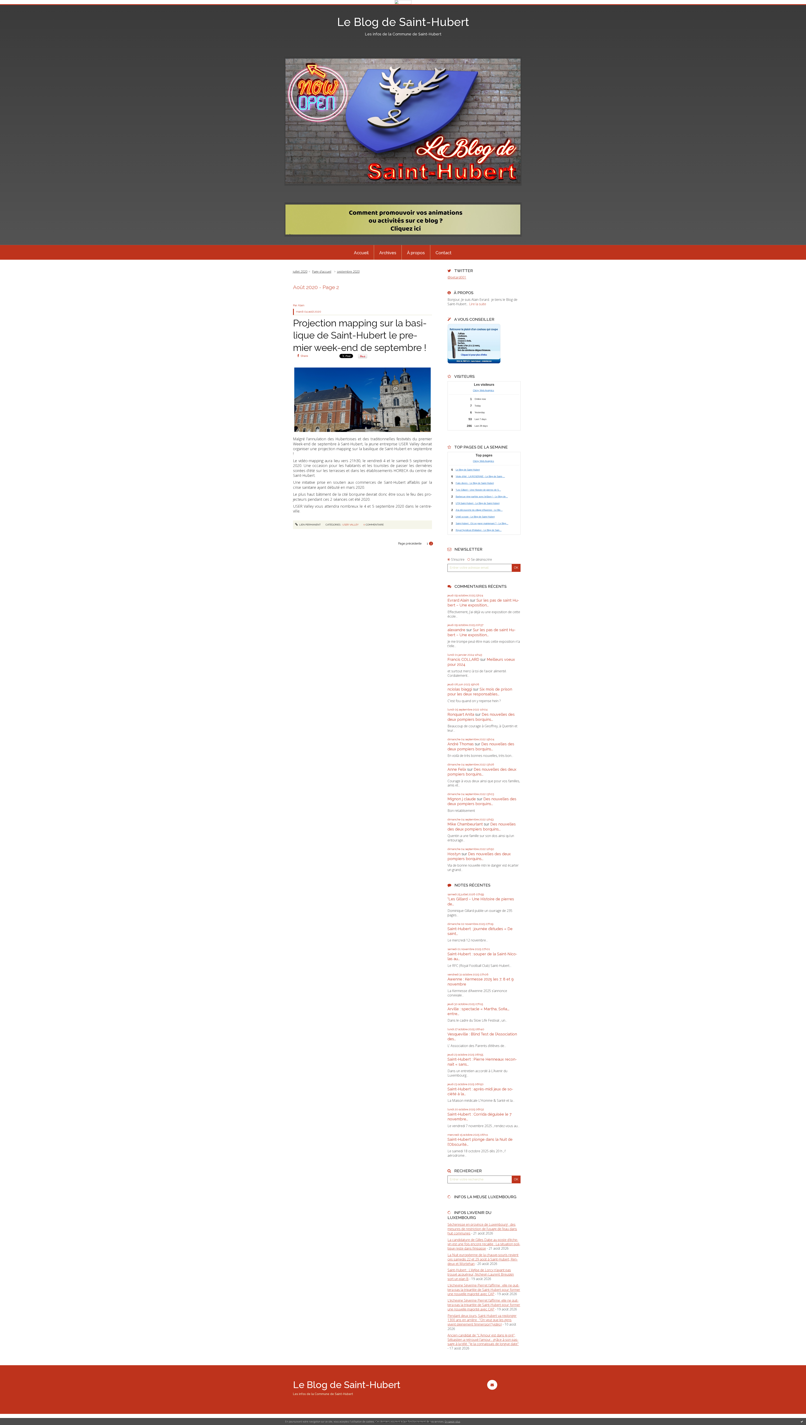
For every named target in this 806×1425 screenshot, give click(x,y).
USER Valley (350, 524)
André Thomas (460, 744)
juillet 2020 (300, 272)
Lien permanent (310, 524)
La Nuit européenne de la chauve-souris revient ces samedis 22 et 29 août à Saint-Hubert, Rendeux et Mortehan (482, 1259)
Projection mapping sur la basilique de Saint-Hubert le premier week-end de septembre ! (360, 335)
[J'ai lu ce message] (801, 1421)
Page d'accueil (321, 272)
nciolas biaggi (459, 689)
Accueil (361, 252)
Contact (443, 252)
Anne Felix (456, 769)
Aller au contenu (14, 8)
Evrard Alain (458, 600)
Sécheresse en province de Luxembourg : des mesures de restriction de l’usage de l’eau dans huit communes (482, 1229)
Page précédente (409, 543)
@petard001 (456, 277)
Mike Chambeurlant (465, 824)
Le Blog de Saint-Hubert (403, 22)
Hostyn (454, 854)
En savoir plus (452, 1421)
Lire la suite (477, 304)
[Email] (492, 1385)
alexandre (456, 630)
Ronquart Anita (460, 714)
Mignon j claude (461, 799)
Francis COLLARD (463, 659)
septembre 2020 (348, 272)
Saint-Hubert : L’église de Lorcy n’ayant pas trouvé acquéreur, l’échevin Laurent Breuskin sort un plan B (480, 1274)
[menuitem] (361, 252)
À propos (416, 252)
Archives (387, 252)
